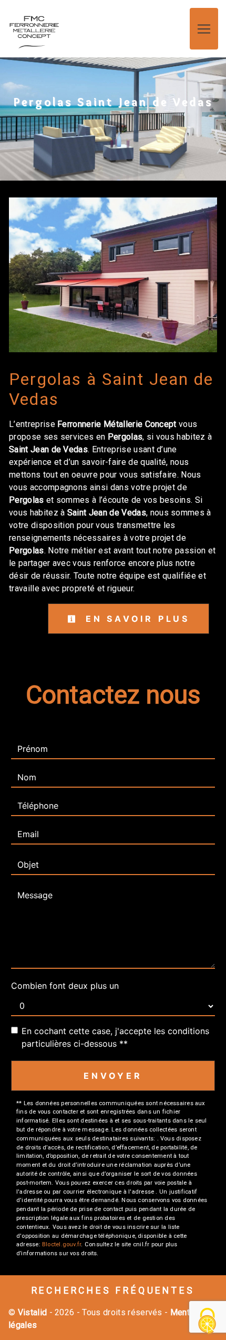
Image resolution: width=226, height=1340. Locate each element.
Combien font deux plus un (65, 985)
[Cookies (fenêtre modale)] (207, 1322)
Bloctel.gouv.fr (61, 1244)
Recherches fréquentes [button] (113, 1290)
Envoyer (113, 1075)
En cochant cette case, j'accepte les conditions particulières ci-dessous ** (115, 1037)
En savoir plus (135, 618)
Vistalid (32, 1312)
